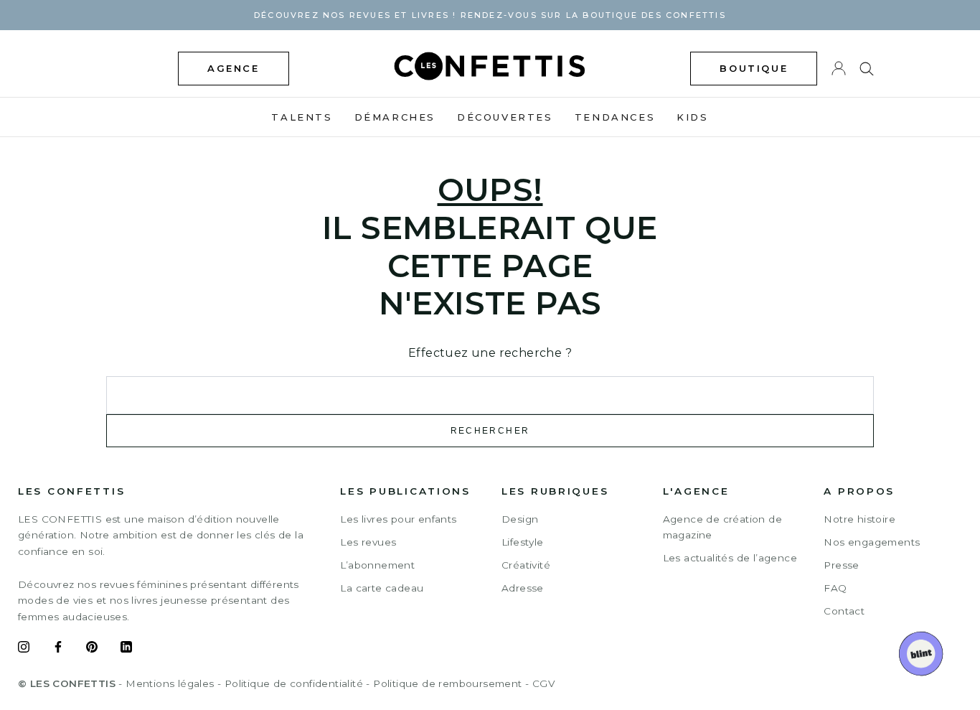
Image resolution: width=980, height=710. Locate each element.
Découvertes (505, 117)
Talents (301, 117)
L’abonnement (377, 565)
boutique (754, 68)
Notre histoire (859, 519)
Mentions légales (170, 683)
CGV (543, 683)
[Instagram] (23, 649)
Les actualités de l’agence (730, 558)
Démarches (394, 117)
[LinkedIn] (126, 649)
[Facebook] (58, 649)
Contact (844, 611)
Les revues (368, 542)
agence (233, 68)
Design (519, 519)
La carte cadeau (381, 588)
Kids (692, 117)
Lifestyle (522, 542)
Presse (841, 565)
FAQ (835, 588)
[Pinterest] (92, 649)
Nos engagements (872, 542)
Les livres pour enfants (398, 519)
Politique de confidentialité (294, 683)
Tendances (615, 117)
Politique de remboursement (447, 683)
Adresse (522, 588)
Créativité (525, 565)
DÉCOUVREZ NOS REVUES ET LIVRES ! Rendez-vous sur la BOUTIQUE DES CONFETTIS (490, 15)
